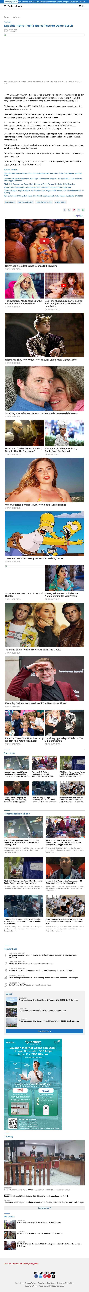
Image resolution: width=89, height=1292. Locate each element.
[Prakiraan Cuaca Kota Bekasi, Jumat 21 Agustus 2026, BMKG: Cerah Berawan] (11, 1022)
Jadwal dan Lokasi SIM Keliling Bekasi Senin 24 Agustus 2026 (42, 1010)
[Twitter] (40, 1276)
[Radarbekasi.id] (44, 1273)
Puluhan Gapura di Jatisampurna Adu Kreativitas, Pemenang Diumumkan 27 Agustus (42, 970)
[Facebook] (36, 1276)
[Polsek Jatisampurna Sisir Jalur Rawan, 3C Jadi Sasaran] (10, 1224)
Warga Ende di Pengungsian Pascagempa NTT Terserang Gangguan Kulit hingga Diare (37, 187)
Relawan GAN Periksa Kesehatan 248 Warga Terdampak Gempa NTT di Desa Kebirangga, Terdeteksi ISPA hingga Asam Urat (43, 180)
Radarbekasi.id (15, 6)
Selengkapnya (43, 1031)
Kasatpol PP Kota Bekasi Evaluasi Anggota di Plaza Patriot (40, 1233)
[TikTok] (53, 1276)
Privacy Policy (30, 1283)
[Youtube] (49, 1276)
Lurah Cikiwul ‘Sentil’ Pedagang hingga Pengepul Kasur (30, 985)
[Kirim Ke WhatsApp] (83, 210)
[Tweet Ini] (69, 210)
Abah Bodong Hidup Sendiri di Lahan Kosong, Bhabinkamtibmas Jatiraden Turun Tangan (43, 978)
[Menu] (5, 6)
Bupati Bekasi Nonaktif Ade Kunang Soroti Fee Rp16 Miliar (31, 963)
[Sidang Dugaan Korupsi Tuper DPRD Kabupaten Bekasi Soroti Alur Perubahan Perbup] (44, 1162)
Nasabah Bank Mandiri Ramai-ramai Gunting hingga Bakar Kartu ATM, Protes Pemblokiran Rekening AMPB (43, 174)
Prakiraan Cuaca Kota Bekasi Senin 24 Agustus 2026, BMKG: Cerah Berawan (48, 1000)
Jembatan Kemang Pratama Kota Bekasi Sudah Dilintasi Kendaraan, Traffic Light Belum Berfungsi (43, 956)
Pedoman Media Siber (65, 1283)
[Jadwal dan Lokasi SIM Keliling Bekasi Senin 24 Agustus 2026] (11, 1012)
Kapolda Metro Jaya (44, 202)
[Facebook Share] (64, 210)
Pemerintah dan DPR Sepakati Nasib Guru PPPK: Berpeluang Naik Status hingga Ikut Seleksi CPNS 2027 (43, 196)
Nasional (7, 22)
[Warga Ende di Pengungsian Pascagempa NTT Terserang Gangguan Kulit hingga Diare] (16, 788)
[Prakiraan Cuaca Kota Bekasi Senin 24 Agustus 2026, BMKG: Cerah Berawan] (11, 1001)
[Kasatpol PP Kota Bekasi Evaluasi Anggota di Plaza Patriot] (10, 1235)
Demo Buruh (10, 202)
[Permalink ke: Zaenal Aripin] (6, 30)
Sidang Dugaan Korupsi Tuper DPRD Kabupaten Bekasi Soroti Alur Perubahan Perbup (37, 1190)
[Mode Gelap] (79, 6)
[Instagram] (45, 1276)
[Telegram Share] (78, 210)
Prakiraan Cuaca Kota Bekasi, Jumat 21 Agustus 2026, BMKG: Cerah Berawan (49, 1021)
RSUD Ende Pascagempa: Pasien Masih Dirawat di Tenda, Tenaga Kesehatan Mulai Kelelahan (39, 184)
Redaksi (41, 1283)
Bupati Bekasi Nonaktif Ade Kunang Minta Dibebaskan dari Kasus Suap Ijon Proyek (36, 1196)
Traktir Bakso (60, 202)
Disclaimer (51, 1283)
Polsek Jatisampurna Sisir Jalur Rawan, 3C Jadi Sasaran (39, 1223)
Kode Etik (18, 1283)
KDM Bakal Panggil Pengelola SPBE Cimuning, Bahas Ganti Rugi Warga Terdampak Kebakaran (49, 1245)
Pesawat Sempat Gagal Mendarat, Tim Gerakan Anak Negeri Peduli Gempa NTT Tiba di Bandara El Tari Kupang (44, 192)
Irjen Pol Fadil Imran (25, 202)
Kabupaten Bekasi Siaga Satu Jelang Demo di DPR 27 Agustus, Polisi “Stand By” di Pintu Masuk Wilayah (44, 1202)
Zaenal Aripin (13, 30)
